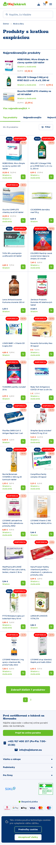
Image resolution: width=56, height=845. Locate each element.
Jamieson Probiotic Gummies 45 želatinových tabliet (41, 302)
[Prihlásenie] (39, 4)
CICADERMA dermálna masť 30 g (40, 210)
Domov (6, 24)
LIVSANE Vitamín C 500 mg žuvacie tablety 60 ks (41, 521)
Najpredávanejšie (32, 117)
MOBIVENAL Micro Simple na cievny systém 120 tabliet (13, 166)
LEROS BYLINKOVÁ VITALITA (38, 617)
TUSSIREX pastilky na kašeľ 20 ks (14, 388)
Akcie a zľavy (18, 24)
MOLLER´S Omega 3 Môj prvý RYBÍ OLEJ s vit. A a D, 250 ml (41, 166)
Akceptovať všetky (28, 837)
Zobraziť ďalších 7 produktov (28, 689)
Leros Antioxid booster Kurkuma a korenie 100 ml (13, 300)
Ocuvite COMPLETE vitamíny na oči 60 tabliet (12, 210)
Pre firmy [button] (8, 775)
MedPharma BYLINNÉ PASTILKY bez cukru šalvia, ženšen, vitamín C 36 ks (14, 569)
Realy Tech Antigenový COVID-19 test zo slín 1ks (41, 388)
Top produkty (10, 117)
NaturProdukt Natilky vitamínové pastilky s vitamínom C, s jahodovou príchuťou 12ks (41, 571)
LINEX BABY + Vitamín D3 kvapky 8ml (13, 344)
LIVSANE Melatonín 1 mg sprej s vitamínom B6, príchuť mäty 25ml (13, 662)
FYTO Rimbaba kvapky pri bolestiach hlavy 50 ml (13, 617)
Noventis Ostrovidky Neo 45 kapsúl (41, 344)
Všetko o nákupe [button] (12, 759)
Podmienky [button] (9, 767)
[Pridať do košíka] (23, 176)
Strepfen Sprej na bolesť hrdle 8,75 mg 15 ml (40, 431)
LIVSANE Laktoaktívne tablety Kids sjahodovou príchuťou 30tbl (12, 523)
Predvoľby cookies (28, 829)
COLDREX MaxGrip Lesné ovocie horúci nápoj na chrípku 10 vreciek (41, 256)
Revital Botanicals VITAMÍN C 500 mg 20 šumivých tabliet (12, 477)
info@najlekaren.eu (30, 749)
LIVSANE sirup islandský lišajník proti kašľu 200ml (41, 660)
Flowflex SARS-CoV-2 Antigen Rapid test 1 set (12, 431)
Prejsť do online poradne (28, 732)
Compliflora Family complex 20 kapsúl (38, 475)
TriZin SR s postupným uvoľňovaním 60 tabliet (12, 254)
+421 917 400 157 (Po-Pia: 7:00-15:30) (27, 743)
